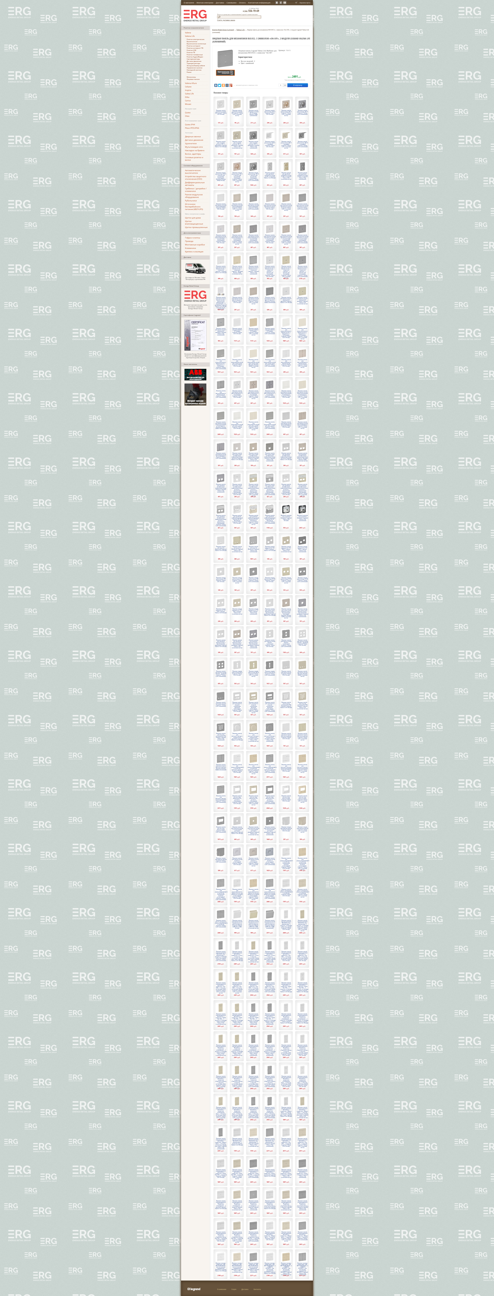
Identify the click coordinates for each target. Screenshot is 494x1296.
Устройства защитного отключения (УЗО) (195, 177)
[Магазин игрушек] (195, 405)
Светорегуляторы (193, 59)
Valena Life (190, 36)
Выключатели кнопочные (196, 44)
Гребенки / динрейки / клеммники (196, 189)
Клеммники (190, 248)
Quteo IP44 (190, 124)
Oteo (187, 116)
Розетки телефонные (195, 55)
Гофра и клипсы (192, 237)
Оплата (242, 2)
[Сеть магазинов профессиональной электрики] (195, 301)
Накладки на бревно (194, 150)
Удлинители (191, 143)
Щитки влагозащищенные (194, 222)
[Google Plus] (230, 85)
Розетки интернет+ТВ (195, 48)
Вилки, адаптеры (193, 154)
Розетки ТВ (191, 52)
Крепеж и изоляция (194, 251)
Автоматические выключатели (193, 171)
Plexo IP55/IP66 (192, 128)
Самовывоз (231, 2)
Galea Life (189, 93)
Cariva (188, 100)
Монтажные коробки (195, 244)
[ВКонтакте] (215, 85)
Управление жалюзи (194, 68)
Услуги (233, 1289)
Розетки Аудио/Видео (195, 57)
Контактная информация (259, 2)
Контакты (257, 1289)
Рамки (189, 72)
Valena (188, 32)
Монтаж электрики (205, 2)
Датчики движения (194, 61)
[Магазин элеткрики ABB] (195, 380)
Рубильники (191, 200)
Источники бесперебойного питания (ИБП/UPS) (194, 206)
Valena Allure (191, 83)
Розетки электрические (195, 39)
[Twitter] (219, 85)
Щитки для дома (193, 217)
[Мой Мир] (227, 85)
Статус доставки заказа (226, 20)
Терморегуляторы (193, 63)
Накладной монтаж (194, 70)
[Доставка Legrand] (195, 274)
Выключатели (192, 41)
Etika (187, 97)
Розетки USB (191, 50)
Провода (189, 241)
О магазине (189, 2)
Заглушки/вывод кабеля (196, 65)
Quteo (188, 112)
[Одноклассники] (223, 85)
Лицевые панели (193, 79)
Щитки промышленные (196, 227)
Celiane (188, 86)
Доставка (220, 2)
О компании (221, 1289)
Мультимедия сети (194, 147)
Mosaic (188, 104)
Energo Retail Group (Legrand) (223, 30)
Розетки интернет (193, 46)
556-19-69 (251, 11)
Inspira (188, 90)
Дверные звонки (193, 136)
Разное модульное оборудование (194, 195)
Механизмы (191, 77)
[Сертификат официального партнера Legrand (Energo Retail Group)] (195, 350)
